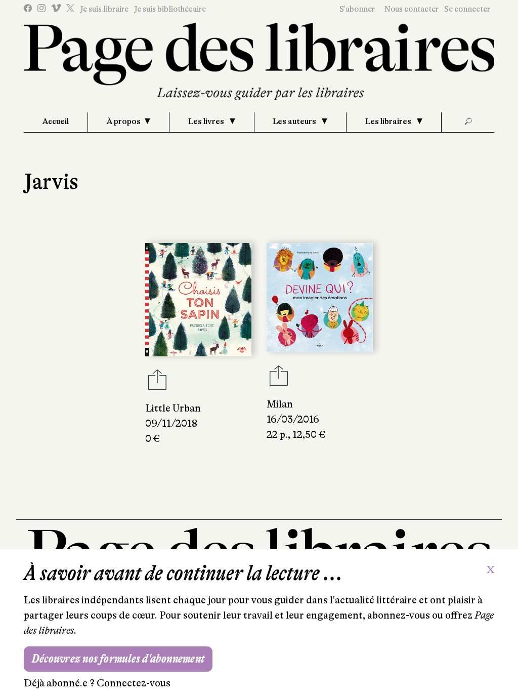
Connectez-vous (133, 683)
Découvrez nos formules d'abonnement (118, 659)
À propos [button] (124, 121)
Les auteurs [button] (295, 121)
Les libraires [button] (389, 121)
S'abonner (357, 9)
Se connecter (467, 9)
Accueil (55, 121)
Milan (280, 404)
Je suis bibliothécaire (170, 9)
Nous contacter (411, 9)
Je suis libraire (104, 9)
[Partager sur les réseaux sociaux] (157, 382)
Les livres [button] (207, 121)
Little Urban (173, 408)
